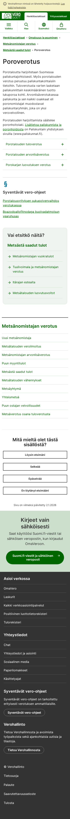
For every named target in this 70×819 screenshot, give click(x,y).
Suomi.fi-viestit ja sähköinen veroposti (33, 557)
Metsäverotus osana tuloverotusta (26, 414)
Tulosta (9, 803)
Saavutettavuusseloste (20, 794)
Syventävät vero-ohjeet (24, 712)
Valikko (9, 28)
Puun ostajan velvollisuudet (21, 405)
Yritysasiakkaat (58, 16)
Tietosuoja (11, 776)
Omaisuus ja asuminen (43, 37)
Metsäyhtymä (11, 389)
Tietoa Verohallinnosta (24, 750)
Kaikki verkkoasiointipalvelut (24, 605)
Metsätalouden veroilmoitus (21, 346)
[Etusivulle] (11, 15)
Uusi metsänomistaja (16, 338)
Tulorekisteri (12, 622)
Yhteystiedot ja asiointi (20, 653)
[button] (35, 455)
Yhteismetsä (10, 397)
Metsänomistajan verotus (19, 43)
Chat (7, 645)
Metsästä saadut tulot (17, 50)
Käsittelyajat (12, 679)
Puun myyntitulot (14, 363)
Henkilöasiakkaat (36, 16)
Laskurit (9, 597)
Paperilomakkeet (15, 670)
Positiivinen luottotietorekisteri (25, 614)
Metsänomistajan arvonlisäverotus (26, 355)
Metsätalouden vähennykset (21, 380)
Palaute (9, 785)
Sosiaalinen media (16, 662)
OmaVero (10, 588)
